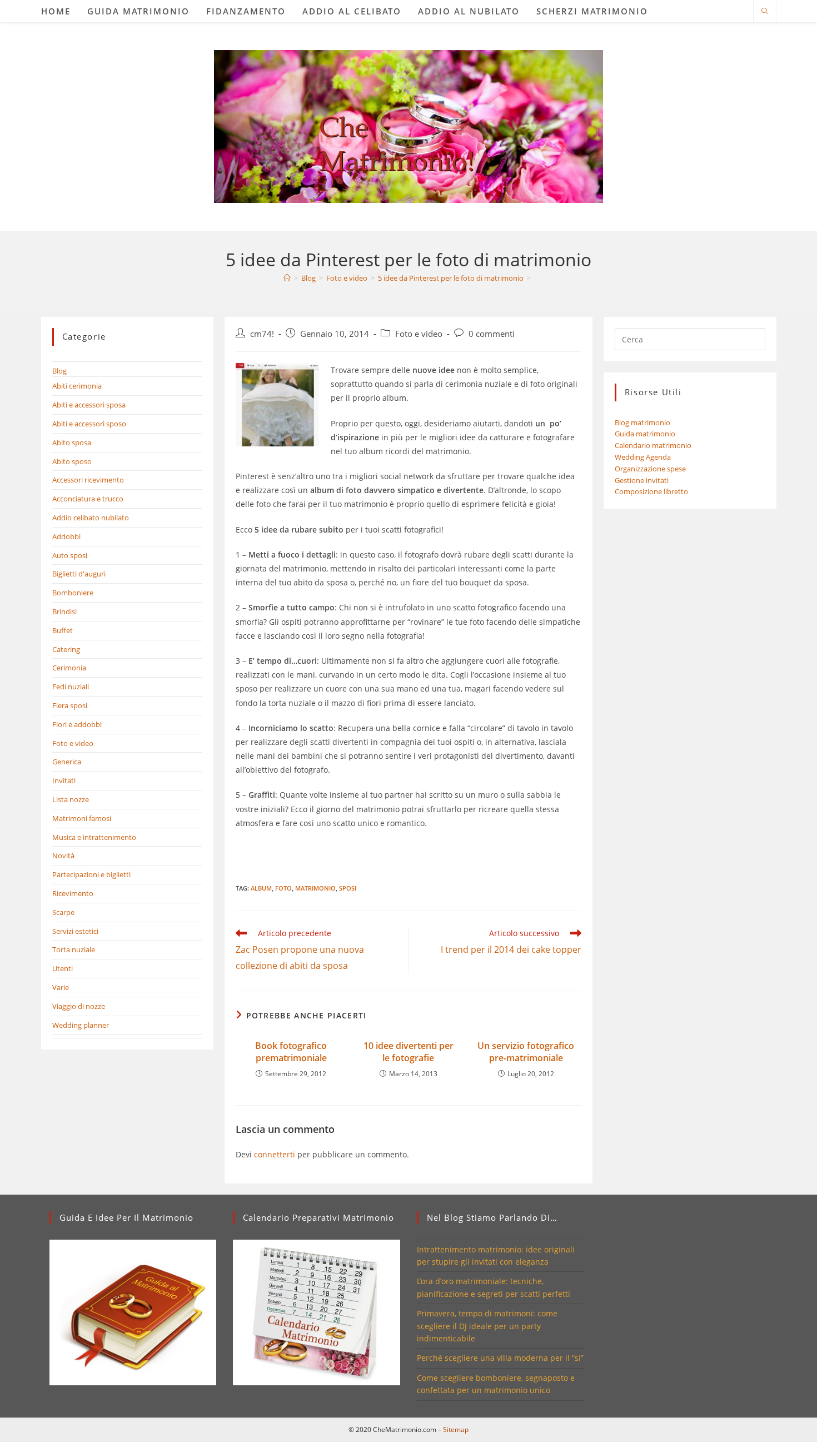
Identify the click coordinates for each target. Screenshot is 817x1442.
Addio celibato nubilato (90, 518)
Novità (63, 856)
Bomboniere (72, 593)
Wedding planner (80, 1025)
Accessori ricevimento (88, 480)
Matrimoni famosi (81, 818)
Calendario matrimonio (653, 445)
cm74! (262, 334)
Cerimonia (69, 668)
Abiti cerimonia (77, 386)
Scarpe (63, 912)
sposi (347, 888)
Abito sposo (72, 461)
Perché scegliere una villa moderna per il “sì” (500, 1358)
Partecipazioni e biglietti (91, 874)
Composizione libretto (651, 491)
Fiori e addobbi (77, 724)
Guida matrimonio (645, 434)
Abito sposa (71, 442)
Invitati (64, 780)
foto (283, 888)
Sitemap (456, 1429)
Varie (60, 987)
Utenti (62, 968)
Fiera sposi (69, 705)
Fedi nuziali (70, 687)
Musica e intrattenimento (94, 837)
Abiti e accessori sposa (89, 405)
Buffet (62, 630)
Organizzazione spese (650, 469)
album (261, 888)
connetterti (274, 1154)
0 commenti (492, 334)
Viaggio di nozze (78, 1006)
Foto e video (418, 334)
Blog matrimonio (642, 422)
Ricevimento (72, 893)
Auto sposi (69, 555)
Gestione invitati (642, 480)
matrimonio (315, 888)
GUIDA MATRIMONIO (138, 11)
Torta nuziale (73, 949)
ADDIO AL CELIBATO (351, 11)
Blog (59, 371)
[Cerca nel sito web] (765, 12)
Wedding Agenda (643, 457)
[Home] (287, 278)
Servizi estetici (75, 931)
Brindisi (64, 611)
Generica (66, 762)
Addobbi (66, 536)
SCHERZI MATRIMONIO (592, 11)
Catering (66, 649)
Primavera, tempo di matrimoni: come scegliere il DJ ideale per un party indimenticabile (487, 1326)
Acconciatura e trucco (87, 499)
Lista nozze (70, 799)
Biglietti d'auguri (79, 574)
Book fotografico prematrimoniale (291, 1052)
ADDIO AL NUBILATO (469, 11)
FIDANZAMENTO (246, 11)
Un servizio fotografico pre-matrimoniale (525, 1052)
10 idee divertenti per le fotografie (408, 1052)
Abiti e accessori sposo (89, 424)
